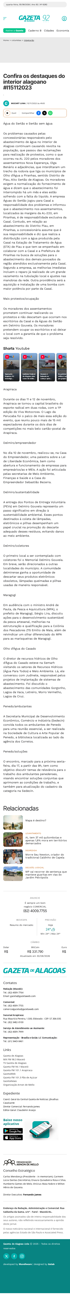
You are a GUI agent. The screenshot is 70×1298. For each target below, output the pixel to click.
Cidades (49, 30)
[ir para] (41, 1129)
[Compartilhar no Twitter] (44, 113)
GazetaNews (10, 1081)
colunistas (16, 40)
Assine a (14, 30)
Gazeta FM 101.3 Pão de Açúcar (20, 1077)
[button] (64, 18)
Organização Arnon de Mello (18, 1084)
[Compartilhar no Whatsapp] (50, 113)
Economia (62, 30)
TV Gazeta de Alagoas (15, 1062)
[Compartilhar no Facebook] (38, 113)
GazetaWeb (9, 1073)
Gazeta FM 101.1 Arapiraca (17, 1070)
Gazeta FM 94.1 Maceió (15, 1066)
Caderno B (34, 30)
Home (6, 40)
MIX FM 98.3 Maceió (14, 1059)
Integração (29, 40)
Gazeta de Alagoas (13, 1055)
